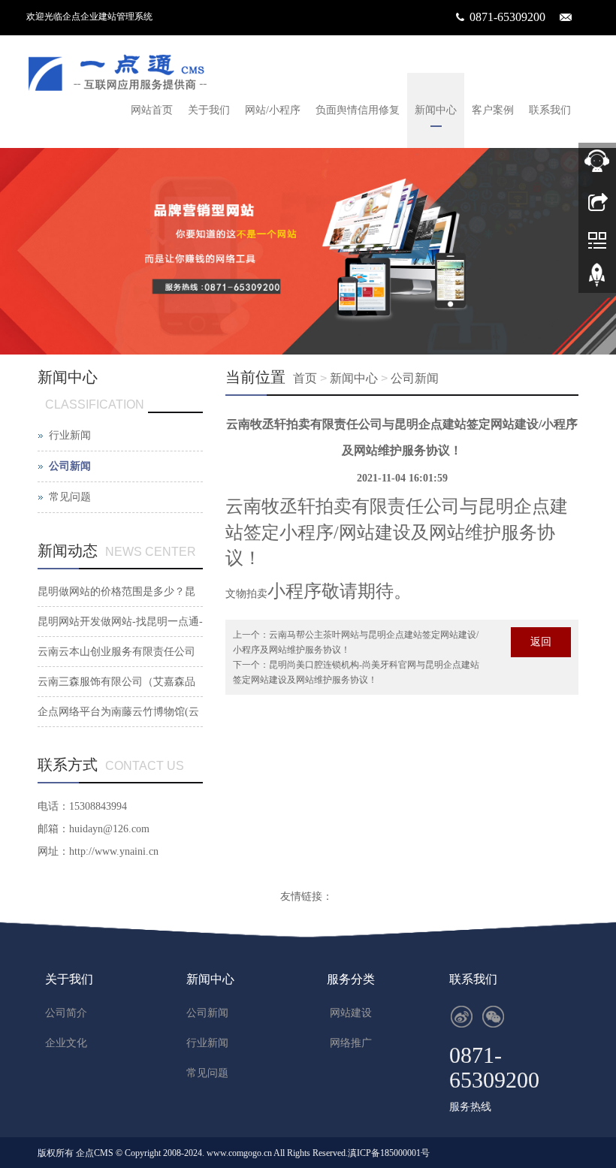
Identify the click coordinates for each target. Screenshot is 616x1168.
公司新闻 (415, 378)
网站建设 (351, 1013)
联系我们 (550, 110)
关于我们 (209, 110)
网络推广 (351, 1043)
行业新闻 (70, 435)
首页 (305, 378)
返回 (540, 641)
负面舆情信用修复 (358, 110)
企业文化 (66, 1043)
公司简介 (66, 1013)
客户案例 (493, 110)
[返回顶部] (597, 280)
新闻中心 (436, 110)
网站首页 (152, 110)
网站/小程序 (272, 110)
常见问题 (70, 497)
